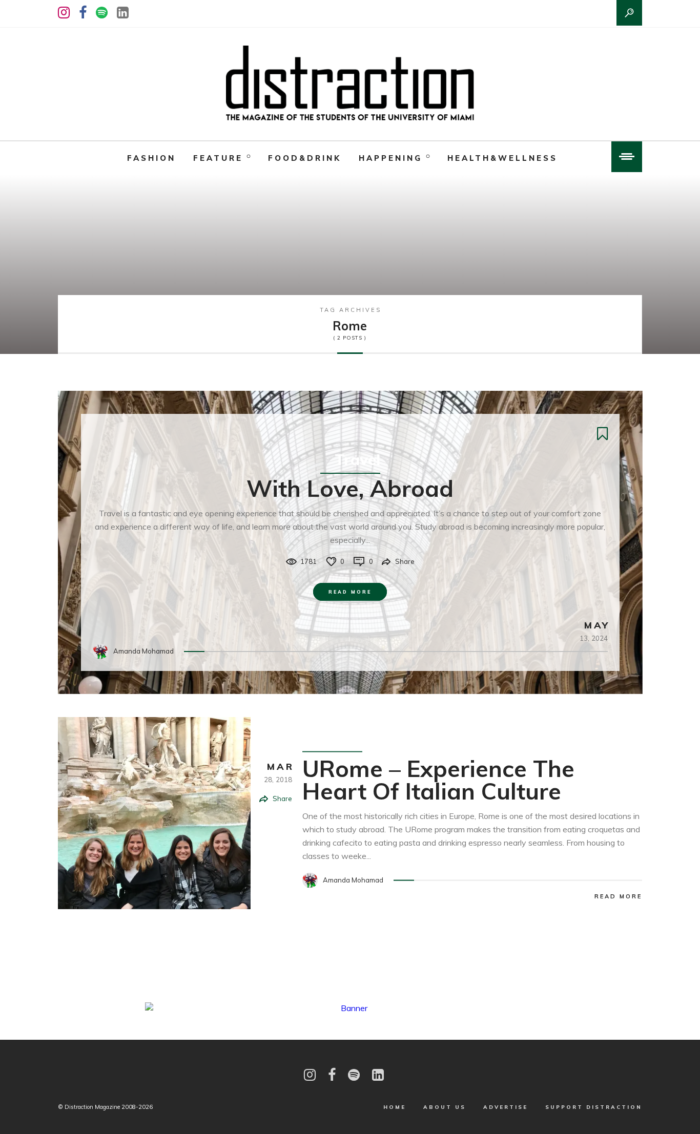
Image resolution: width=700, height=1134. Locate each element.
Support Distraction (593, 1107)
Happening (390, 158)
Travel (357, 459)
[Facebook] (83, 12)
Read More (350, 592)
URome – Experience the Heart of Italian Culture (438, 779)
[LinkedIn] (123, 12)
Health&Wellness (502, 158)
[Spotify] (102, 12)
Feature (218, 158)
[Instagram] (64, 12)
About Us (444, 1107)
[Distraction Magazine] (350, 84)
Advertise (505, 1107)
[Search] (629, 13)
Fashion (151, 158)
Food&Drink (304, 158)
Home (394, 1107)
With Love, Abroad (350, 488)
